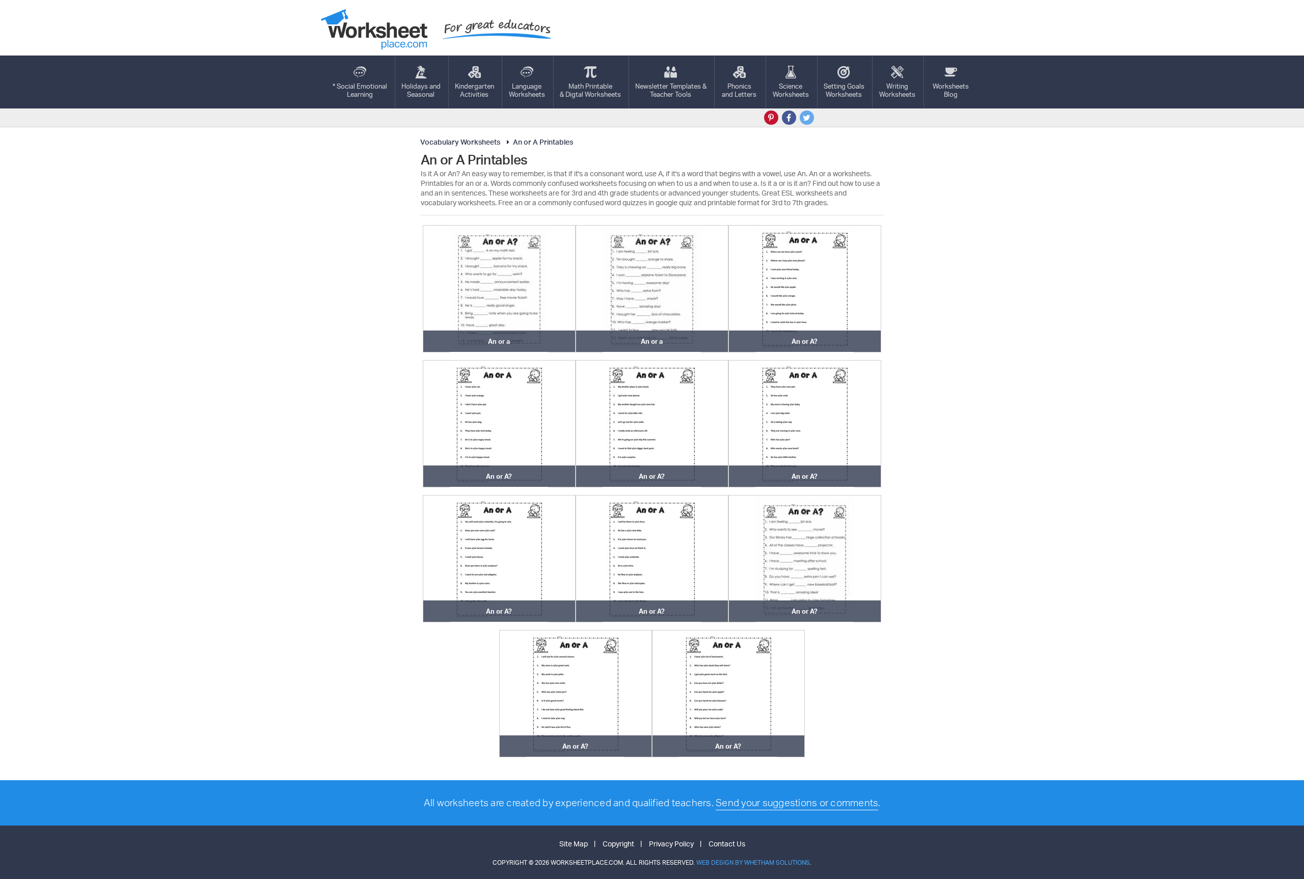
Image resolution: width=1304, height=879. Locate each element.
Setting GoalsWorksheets (844, 90)
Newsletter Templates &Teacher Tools (671, 90)
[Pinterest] (771, 118)
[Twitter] (807, 118)
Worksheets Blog (951, 90)
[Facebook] (789, 118)
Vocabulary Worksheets (460, 142)
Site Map (573, 843)
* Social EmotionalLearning (360, 90)
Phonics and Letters (739, 90)
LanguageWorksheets (527, 90)
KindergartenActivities (474, 90)
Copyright (618, 843)
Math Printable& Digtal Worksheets (590, 90)
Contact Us (727, 843)
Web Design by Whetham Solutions (753, 862)
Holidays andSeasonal (421, 90)
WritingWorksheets (897, 90)
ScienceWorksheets (791, 90)
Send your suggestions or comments (797, 802)
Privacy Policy (671, 843)
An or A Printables (543, 142)
